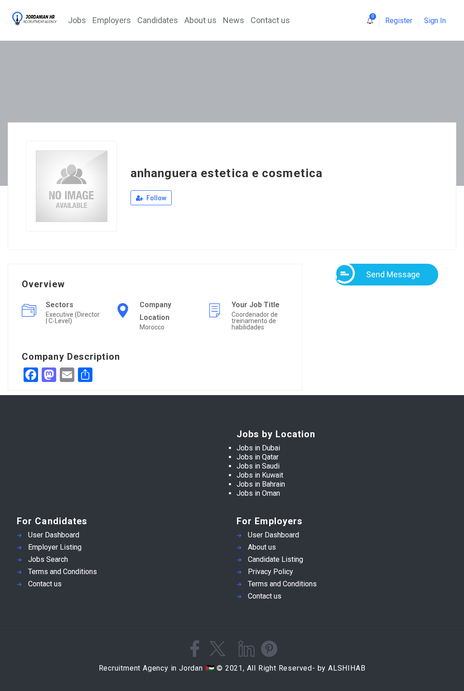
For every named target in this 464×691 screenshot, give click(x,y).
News (233, 20)
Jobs (77, 20)
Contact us (270, 20)
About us (200, 20)
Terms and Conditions (62, 571)
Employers (111, 20)
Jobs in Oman (258, 493)
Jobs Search (48, 559)
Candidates (157, 20)
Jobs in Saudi (258, 466)
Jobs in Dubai (258, 448)
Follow (155, 198)
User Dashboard (53, 535)
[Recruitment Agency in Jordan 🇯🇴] (39, 18)
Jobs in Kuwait (260, 475)
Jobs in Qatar (258, 457)
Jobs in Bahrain (261, 484)
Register (398, 20)
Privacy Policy (270, 571)
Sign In (435, 20)
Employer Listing (55, 547)
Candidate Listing (275, 559)
